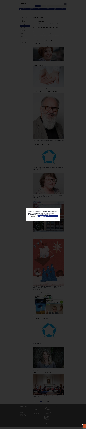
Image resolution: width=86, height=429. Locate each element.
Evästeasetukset (33, 216)
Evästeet (56, 218)
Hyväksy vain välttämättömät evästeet (53, 216)
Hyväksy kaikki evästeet (43, 216)
